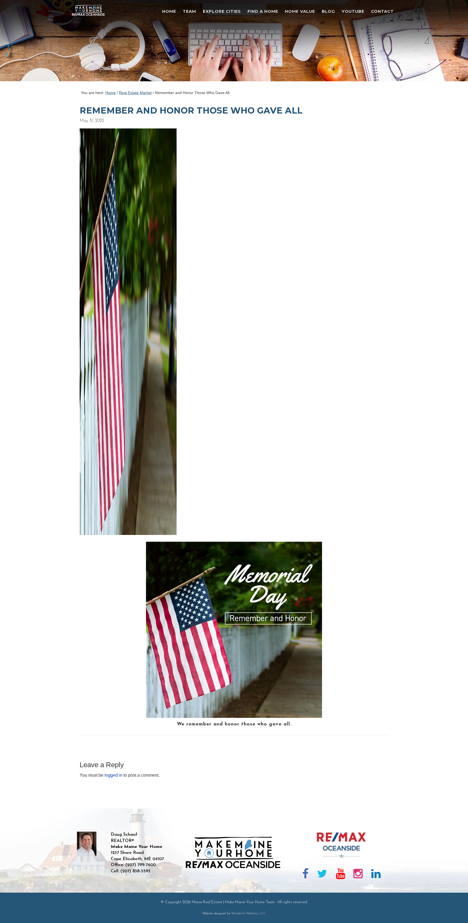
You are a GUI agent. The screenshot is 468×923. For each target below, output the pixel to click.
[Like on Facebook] (305, 874)
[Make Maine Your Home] (234, 887)
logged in (113, 775)
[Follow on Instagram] (358, 874)
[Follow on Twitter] (322, 874)
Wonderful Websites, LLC (248, 913)
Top (455, 910)
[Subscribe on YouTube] (340, 874)
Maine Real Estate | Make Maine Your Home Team (91, 42)
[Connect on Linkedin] (376, 874)
